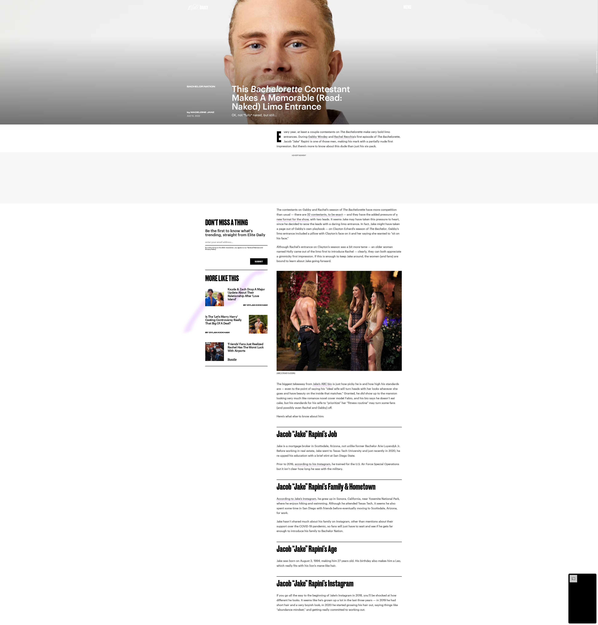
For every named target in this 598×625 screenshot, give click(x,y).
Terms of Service (253, 247)
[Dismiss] (593, 576)
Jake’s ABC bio (322, 384)
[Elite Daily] (198, 7)
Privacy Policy (210, 249)
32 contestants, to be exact (325, 214)
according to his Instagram (312, 464)
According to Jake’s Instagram (296, 498)
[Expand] (571, 576)
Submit (259, 261)
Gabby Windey (318, 136)
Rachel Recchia (344, 136)
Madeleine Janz (202, 112)
